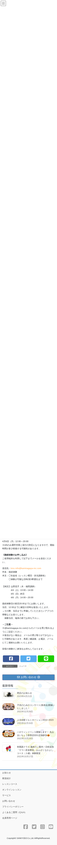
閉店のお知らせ (24, 693)
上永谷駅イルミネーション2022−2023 (35, 720)
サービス (6, 795)
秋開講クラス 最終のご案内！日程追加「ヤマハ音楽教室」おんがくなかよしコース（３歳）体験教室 (35, 750)
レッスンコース (9, 784)
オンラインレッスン (11, 789)
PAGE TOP (52, 817)
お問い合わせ (8, 801)
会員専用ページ (9, 818)
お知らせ (6, 772)
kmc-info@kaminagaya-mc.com (26, 568)
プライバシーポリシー (13, 806)
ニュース (23, 666)
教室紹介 (6, 778)
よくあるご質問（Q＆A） (14, 812)
